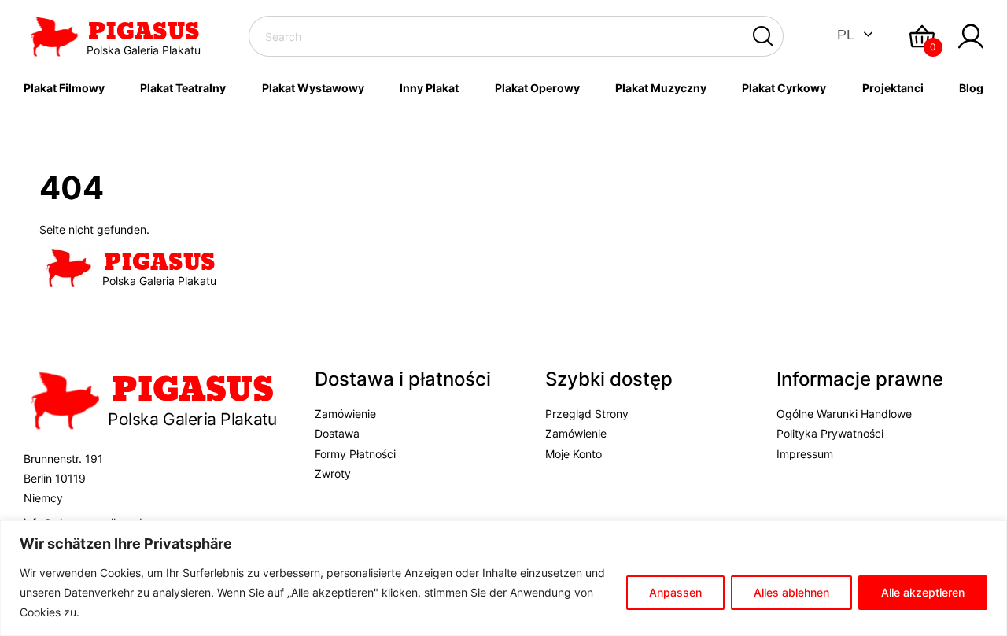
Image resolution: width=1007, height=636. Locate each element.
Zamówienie (345, 413)
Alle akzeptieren (923, 592)
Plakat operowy (537, 87)
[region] (503, 578)
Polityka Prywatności (829, 433)
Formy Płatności (355, 453)
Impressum (804, 453)
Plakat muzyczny (660, 87)
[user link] (970, 36)
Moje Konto (573, 453)
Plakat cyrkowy (784, 87)
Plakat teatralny (183, 87)
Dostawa (337, 433)
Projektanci (893, 87)
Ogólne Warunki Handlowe (844, 413)
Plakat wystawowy (313, 87)
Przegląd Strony (587, 413)
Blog (971, 87)
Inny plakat (429, 87)
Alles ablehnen (791, 592)
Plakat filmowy (64, 87)
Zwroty (333, 473)
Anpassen (675, 592)
